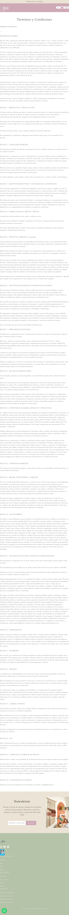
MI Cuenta (3, 876)
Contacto (2, 886)
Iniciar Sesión (4, 879)
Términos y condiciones (7, 892)
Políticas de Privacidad (6, 896)
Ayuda (2, 883)
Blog (1, 866)
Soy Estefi (3, 860)
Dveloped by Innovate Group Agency (38, 908)
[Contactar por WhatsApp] (4, 910)
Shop (1, 863)
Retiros (2, 870)
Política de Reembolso (6, 902)
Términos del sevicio (6, 899)
